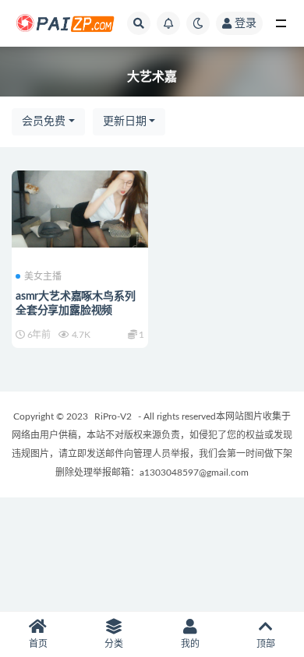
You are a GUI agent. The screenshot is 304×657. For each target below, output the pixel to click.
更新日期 (125, 121)
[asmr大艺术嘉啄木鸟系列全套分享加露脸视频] (80, 207)
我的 (190, 643)
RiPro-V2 (113, 416)
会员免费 (43, 121)
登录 (245, 23)
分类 (113, 643)
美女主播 (43, 276)
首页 (38, 643)
